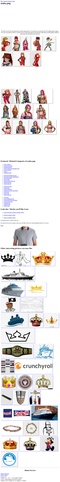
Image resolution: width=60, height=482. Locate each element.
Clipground (8, 477)
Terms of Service (5, 473)
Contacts (5, 1)
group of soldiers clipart (9, 217)
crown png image (8, 166)
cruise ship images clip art (10, 175)
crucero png (7, 188)
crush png (6, 197)
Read (2, 225)
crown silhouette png (9, 199)
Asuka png (3, 48)
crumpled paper (7, 172)
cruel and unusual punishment (11, 177)
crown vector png (8, 201)
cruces (5, 171)
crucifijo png (7, 203)
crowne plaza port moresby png (11, 168)
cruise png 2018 (8, 186)
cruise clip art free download (11, 190)
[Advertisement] (30, 17)
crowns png (7, 179)
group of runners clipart (9, 215)
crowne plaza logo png (9, 181)
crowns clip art (7, 184)
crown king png (8, 178)
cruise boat (6, 192)
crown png (6, 193)
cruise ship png (7, 182)
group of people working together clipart (14, 212)
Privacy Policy (4, 475)
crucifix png (7, 206)
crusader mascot (8, 167)
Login (13, 1)
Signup (9, 1)
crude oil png (7, 204)
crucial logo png (8, 189)
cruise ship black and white (10, 200)
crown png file (7, 170)
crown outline (7, 164)
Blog (2, 1)
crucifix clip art (7, 195)
